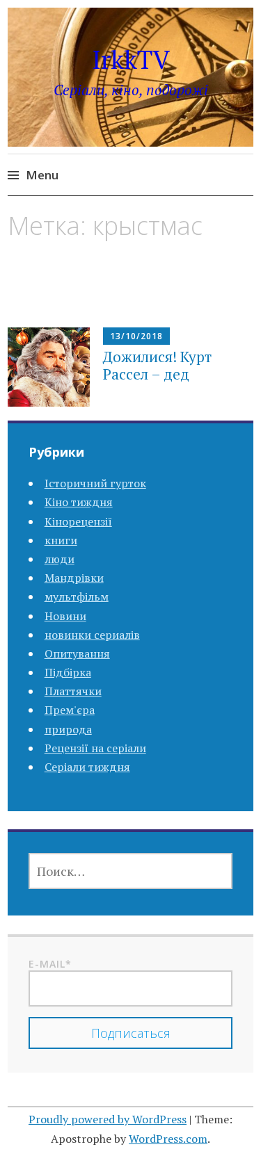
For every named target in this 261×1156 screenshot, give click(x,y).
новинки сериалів (92, 634)
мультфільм (77, 596)
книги (61, 540)
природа (68, 729)
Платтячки (73, 691)
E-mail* (50, 963)
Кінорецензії (78, 521)
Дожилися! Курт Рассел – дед (157, 365)
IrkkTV (131, 59)
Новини (65, 616)
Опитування (77, 653)
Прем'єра (70, 709)
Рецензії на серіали (95, 748)
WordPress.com (168, 1138)
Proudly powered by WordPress (108, 1119)
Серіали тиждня (87, 766)
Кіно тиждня (79, 502)
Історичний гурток (95, 483)
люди (59, 559)
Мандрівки (74, 577)
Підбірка (68, 672)
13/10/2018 (136, 336)
